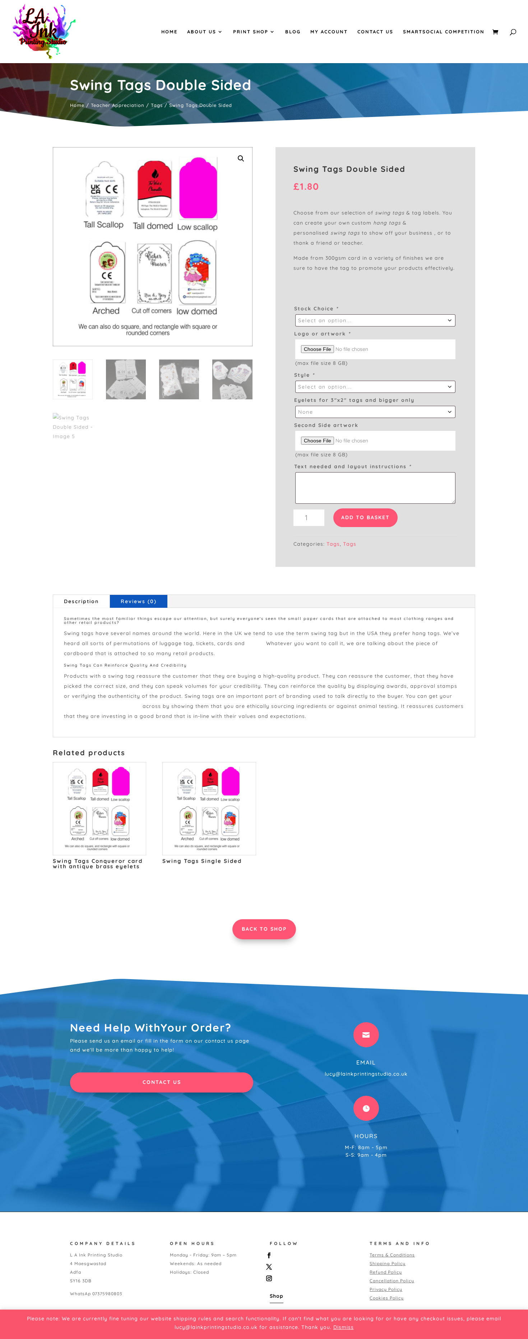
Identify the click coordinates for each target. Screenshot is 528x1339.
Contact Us (375, 31)
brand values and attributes (102, 706)
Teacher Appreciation (117, 105)
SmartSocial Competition (444, 31)
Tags (157, 105)
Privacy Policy (386, 1289)
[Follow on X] (312, 1267)
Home (169, 31)
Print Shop (250, 31)
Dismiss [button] (343, 1327)
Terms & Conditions (392, 1255)
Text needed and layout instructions (352, 466)
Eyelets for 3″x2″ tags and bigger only (354, 400)
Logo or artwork (322, 333)
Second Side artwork (326, 425)
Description (81, 601)
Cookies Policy (387, 1298)
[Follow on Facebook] (312, 1255)
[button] (241, 158)
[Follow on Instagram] (312, 1278)
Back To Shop (264, 929)
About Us (201, 31)
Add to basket (365, 517)
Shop (276, 1296)
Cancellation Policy (392, 1280)
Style (304, 375)
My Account (329, 31)
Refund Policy (386, 1272)
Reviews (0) (139, 601)
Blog (293, 31)
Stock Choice (316, 308)
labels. (255, 643)
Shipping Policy (388, 1263)
